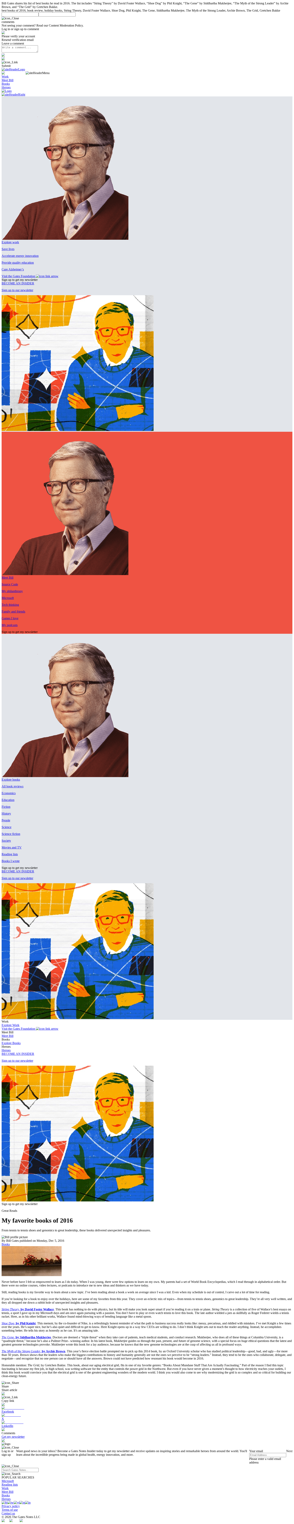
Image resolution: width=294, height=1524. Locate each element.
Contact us (8, 1513)
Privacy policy (11, 1506)
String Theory (10, 1309)
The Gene (8, 1337)
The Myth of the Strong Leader (21, 1351)
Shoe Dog (8, 1323)
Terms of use (10, 1509)
